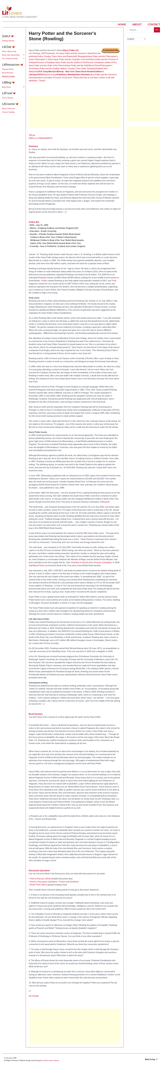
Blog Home (6, 87)
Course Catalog (8, 112)
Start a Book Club (9, 51)
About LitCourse (8, 108)
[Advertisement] (74, 1026)
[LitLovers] (20, 12)
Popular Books (8, 69)
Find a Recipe (7, 98)
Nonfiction (74, 882)
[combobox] (140, 29)
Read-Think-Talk (37, 885)
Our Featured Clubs (10, 58)
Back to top (150, 1059)
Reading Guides (8, 76)
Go (157, 30)
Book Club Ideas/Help (10, 55)
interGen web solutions (51, 1060)
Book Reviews (7, 73)
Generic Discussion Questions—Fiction (47, 882)
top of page (34, 996)
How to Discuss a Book (40, 879)
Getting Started (8, 41)
